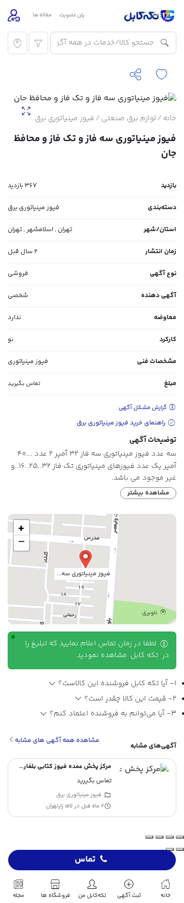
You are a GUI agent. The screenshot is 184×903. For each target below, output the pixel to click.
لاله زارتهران (59, 806)
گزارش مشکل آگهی (143, 407)
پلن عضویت (72, 15)
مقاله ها (42, 15)
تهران (65, 229)
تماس (85, 860)
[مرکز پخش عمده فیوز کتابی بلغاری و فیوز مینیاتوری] (144, 787)
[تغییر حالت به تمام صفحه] (170, 837)
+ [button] (21, 527)
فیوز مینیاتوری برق (64, 118)
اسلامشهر (40, 229)
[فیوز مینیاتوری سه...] (85, 558)
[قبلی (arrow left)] (180, 849)
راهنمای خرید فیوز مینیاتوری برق (122, 423)
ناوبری (150, 612)
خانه (169, 118)
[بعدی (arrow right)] (170, 849)
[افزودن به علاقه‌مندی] (161, 74)
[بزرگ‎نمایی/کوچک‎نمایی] (180, 837)
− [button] (21, 543)
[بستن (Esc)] (149, 837)
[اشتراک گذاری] (135, 74)
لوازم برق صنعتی (128, 118)
